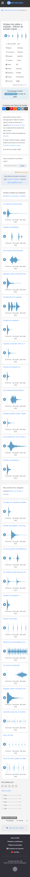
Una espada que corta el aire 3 (14, 437)
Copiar (22, 165)
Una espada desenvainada (13, 250)
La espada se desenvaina (12, 204)
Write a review (6, 791)
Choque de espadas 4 (11, 595)
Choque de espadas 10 (11, 367)
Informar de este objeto (22, 172)
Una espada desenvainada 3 (13, 390)
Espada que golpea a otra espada (15, 526)
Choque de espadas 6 (11, 460)
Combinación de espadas (12, 297)
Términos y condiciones (15, 841)
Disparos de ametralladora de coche (16, 642)
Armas (23, 125)
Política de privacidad (15, 845)
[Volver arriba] (15, 871)
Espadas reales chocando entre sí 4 (16, 274)
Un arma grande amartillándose (14, 549)
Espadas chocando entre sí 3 (14, 344)
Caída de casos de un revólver (14, 712)
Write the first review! (16, 828)
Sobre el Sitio (15, 838)
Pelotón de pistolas (10, 619)
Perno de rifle (8, 735)
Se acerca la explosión (11, 665)
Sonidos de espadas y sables (11, 145)
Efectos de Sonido (14, 125)
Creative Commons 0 (13, 179)
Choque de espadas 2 (11, 320)
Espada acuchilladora (11, 227)
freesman (25, 85)
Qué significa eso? (15, 182)
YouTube (16, 852)
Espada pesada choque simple (14, 413)
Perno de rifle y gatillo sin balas (14, 758)
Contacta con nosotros (16, 848)
